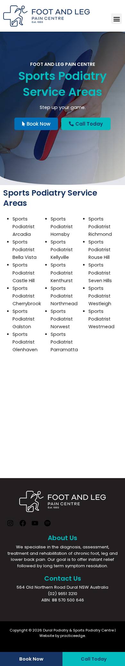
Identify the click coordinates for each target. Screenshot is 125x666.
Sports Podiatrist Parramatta (64, 342)
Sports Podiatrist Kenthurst (62, 272)
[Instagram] (10, 526)
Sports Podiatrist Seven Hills (100, 272)
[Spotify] (47, 526)
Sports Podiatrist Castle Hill (24, 272)
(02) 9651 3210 (62, 594)
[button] (116, 18)
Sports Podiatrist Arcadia (24, 226)
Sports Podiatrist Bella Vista (25, 249)
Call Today (94, 659)
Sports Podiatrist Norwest (62, 319)
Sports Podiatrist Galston (24, 319)
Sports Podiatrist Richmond (100, 226)
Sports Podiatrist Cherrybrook (27, 296)
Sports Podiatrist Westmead (101, 319)
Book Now (31, 659)
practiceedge (72, 635)
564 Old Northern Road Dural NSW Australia (62, 587)
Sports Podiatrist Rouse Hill (99, 249)
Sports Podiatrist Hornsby (62, 226)
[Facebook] (23, 526)
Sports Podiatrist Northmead (64, 296)
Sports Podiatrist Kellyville (62, 249)
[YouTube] (35, 526)
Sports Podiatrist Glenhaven (25, 342)
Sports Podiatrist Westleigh (99, 296)
